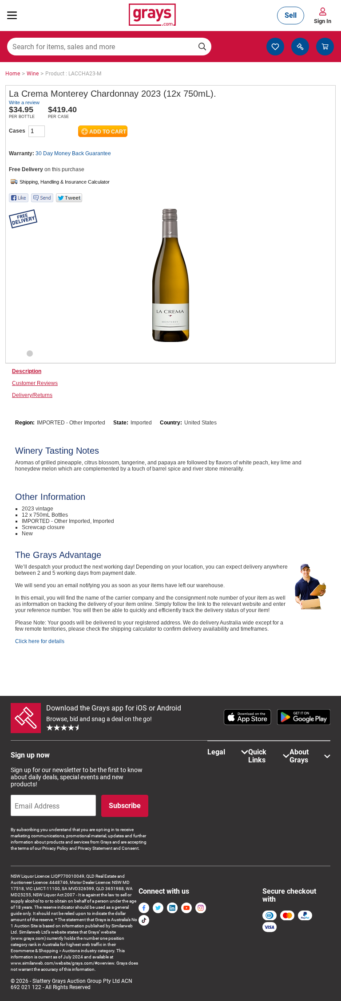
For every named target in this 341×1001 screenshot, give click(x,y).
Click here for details (39, 641)
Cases (17, 131)
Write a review (24, 102)
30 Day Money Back (73, 153)
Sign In (322, 21)
